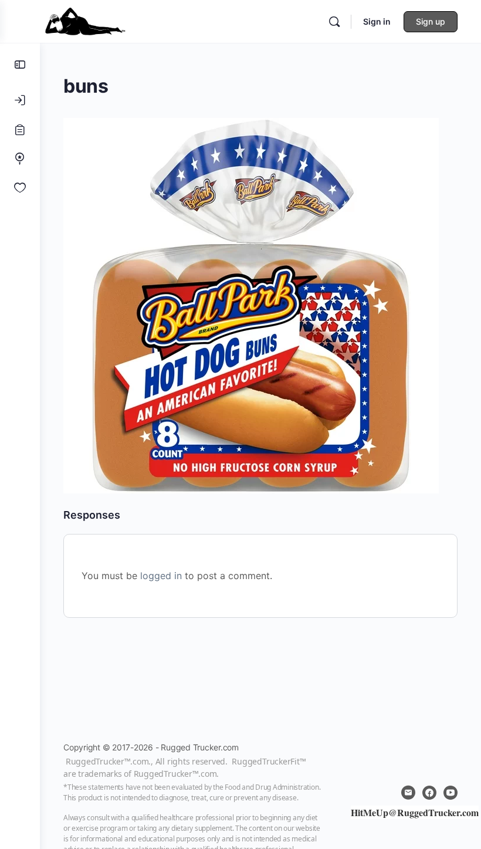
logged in (161, 575)
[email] (408, 793)
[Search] (334, 22)
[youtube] (450, 793)
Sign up (430, 21)
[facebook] (429, 793)
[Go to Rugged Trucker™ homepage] (85, 20)
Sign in (377, 21)
